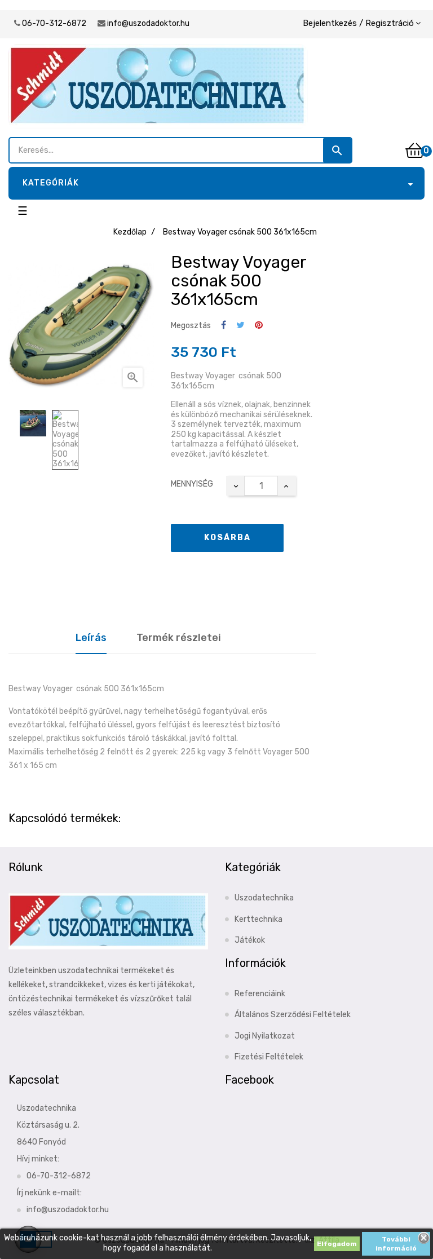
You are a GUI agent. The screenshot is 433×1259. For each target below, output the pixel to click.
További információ (396, 1243)
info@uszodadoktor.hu (148, 23)
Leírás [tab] (91, 637)
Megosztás (223, 325)
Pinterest (259, 325)
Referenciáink (260, 994)
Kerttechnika (258, 919)
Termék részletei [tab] (178, 637)
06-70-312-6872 (54, 23)
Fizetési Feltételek (269, 1057)
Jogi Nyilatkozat (265, 1036)
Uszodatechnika (264, 898)
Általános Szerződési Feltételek (293, 1014)
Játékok (250, 940)
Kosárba (227, 537)
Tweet (240, 325)
